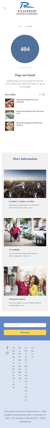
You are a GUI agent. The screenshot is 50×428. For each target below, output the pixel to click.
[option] (25, 115)
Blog (26, 367)
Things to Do (13, 360)
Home (20, 26)
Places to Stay (13, 375)
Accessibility (26, 378)
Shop (13, 386)
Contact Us (32, 352)
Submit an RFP (26, 355)
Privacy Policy (26, 393)
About (19, 367)
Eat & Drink (19, 352)
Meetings (19, 377)
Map (19, 361)
